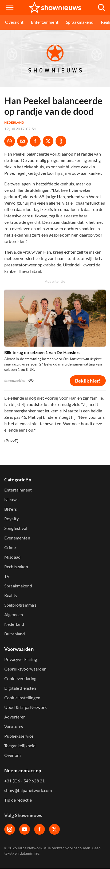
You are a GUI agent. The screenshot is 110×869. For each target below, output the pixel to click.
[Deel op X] (48, 141)
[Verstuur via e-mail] (22, 141)
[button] (9, 7)
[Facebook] (39, 829)
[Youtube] (24, 829)
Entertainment (44, 22)
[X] (54, 829)
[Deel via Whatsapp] (9, 141)
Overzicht (14, 22)
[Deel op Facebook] (35, 141)
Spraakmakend (80, 22)
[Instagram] (9, 829)
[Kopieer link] (61, 141)
